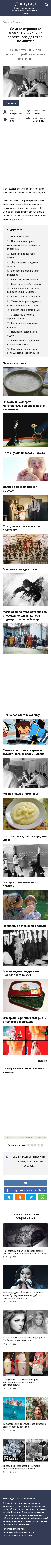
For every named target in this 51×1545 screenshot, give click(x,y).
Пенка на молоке (20, 236)
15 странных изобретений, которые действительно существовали (21, 1467)
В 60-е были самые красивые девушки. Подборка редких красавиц (24, 1339)
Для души (11, 103)
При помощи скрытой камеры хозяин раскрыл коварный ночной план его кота (24, 1252)
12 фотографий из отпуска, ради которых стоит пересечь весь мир (24, 1425)
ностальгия (26, 1137)
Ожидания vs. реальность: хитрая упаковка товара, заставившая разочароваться (20, 1382)
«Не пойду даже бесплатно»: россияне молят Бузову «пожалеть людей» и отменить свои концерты (23, 1295)
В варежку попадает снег (24, 279)
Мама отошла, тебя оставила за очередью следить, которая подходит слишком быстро (24, 288)
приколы (41, 1137)
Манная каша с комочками (25, 310)
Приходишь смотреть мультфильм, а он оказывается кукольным (23, 245)
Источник (43, 1061)
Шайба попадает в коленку (25, 296)
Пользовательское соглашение (18, 1536)
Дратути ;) (25, 3)
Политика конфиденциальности (18, 1532)
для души (11, 1137)
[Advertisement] (25, 157)
